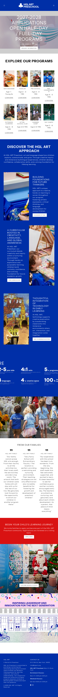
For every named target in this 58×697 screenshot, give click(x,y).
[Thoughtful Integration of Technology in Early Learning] (16, 319)
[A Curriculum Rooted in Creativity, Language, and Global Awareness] (41, 255)
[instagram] (33, 685)
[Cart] (53, 5)
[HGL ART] (29, 5)
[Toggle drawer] (4, 5)
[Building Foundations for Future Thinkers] (16, 196)
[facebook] (31, 685)
